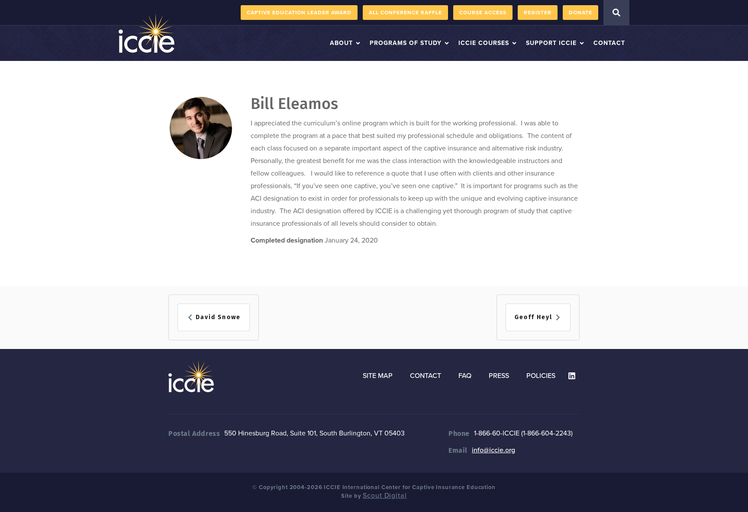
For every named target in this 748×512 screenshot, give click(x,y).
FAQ (464, 375)
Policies (540, 375)
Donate (580, 13)
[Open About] (358, 43)
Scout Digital (384, 495)
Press (499, 375)
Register (537, 13)
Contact (425, 375)
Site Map (378, 375)
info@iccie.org (493, 450)
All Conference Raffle (405, 13)
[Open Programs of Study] (447, 43)
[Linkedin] (572, 376)
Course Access (482, 13)
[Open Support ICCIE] (582, 43)
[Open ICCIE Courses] (514, 43)
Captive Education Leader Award (299, 13)
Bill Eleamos (294, 103)
